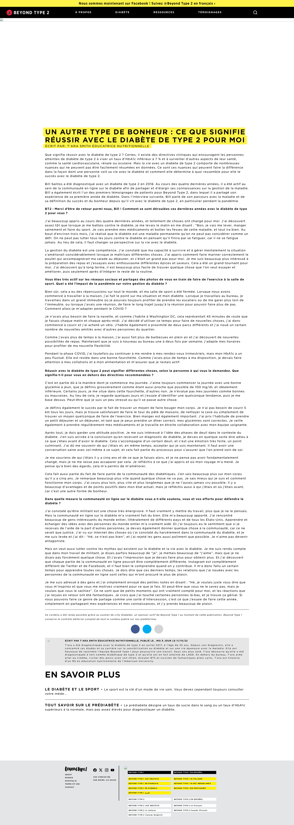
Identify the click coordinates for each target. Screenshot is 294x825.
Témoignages (210, 12)
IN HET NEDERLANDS (192, 783)
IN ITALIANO (188, 779)
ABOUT (68, 775)
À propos (83, 12)
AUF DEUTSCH (144, 779)
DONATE (69, 778)
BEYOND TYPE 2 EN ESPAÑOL (188, 799)
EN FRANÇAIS (143, 783)
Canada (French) (191, 810)
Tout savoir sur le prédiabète (82, 705)
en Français (188, 805)
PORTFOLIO (71, 781)
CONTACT (69, 787)
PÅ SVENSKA (143, 788)
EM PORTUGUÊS (190, 788)
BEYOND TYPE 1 (136, 772)
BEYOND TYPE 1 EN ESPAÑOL (188, 772)
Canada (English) (146, 815)
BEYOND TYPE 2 (137, 799)
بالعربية (139, 793)
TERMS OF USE (72, 784)
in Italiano (142, 810)
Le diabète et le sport (72, 689)
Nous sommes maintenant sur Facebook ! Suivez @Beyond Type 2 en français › (147, 3)
